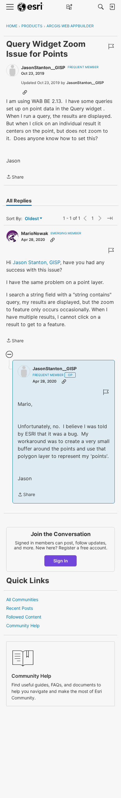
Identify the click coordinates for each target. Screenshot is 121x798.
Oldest (32, 219)
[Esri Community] (30, 7)
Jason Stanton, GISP (36, 262)
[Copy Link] (25, 92)
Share (15, 177)
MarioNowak (34, 233)
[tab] (18, 200)
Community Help (23, 625)
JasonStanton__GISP (43, 67)
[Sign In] (112, 7)
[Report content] (111, 46)
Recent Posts (19, 608)
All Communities (22, 599)
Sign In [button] (60, 560)
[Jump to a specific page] (110, 218)
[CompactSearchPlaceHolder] (100, 7)
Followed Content (23, 616)
